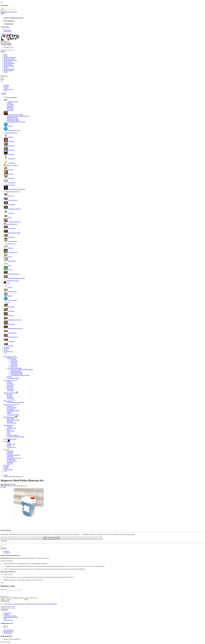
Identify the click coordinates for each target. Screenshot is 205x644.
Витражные (11, 306)
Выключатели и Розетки (10, 60)
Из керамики (11, 182)
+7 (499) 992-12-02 (8, 24)
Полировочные (12, 332)
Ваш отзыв (4, 596)
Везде (5, 54)
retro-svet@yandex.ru (9, 21)
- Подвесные (13, 366)
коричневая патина (52, 604)
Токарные (11, 345)
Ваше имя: (3, 589)
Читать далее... (131, 534)
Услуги (6, 56)
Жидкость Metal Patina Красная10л (51, 539)
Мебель (10, 296)
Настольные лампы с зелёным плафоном (18, 116)
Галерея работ (7, 613)
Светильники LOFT (9, 59)
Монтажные (11, 324)
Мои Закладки (8, 633)
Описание (6, 551)
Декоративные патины (12, 280)
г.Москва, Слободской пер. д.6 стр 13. (13, 17)
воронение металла (18, 604)
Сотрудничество (8, 89)
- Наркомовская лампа (16, 372)
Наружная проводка (9, 69)
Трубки (10, 269)
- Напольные (13, 363)
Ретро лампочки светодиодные (16, 189)
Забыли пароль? (12, 12)
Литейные (11, 315)
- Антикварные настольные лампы (19, 375)
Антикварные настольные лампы (16, 121)
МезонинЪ (11, 213)
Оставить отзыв (5, 601)
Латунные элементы (13, 274)
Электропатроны (12, 252)
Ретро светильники (9, 63)
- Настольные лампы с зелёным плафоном (21, 369)
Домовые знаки (12, 291)
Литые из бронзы (13, 200)
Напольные (10, 107)
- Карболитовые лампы (16, 373)
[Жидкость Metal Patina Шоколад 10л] (29, 527)
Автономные (11, 163)
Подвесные (10, 110)
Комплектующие (8, 70)
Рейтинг (3, 599)
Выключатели (12, 261)
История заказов (8, 631)
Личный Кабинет (8, 630)
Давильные (11, 311)
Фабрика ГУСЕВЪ (9, 66)
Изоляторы (11, 237)
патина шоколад (8, 604)
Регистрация (4, 12)
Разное (6, 72)
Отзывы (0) (7, 552)
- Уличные (13, 359)
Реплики (10, 126)
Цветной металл (8, 61)
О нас (5, 90)
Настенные (10, 106)
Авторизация (7, 31)
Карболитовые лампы (13, 120)
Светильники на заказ (14, 130)
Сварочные (11, 341)
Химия (6, 67)
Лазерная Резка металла (14, 319)
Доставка (6, 86)
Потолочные (10, 104)
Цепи (9, 265)
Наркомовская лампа (12, 119)
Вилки (10, 256)
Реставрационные (13, 337)
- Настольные (14, 365)
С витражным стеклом (14, 221)
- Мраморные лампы (15, 371)
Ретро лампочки (8, 64)
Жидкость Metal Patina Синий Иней (51, 537)
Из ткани (10, 169)
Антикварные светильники (15, 114)
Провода (10, 248)
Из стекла (10, 174)
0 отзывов (3, 487)
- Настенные (13, 362)
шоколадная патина (40, 604)
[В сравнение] (1, 547)
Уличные (9, 103)
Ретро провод (12, 228)
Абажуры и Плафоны (10, 57)
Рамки (10, 217)
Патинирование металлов (15, 328)
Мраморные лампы (12, 117)
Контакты (6, 85)
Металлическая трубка (14, 232)
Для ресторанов (12, 300)
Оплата (6, 88)
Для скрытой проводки (14, 208)
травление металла (29, 604)
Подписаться (4, 609)
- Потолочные (14, 360)
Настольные (10, 109)
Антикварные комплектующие (16, 278)
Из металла (11, 178)
